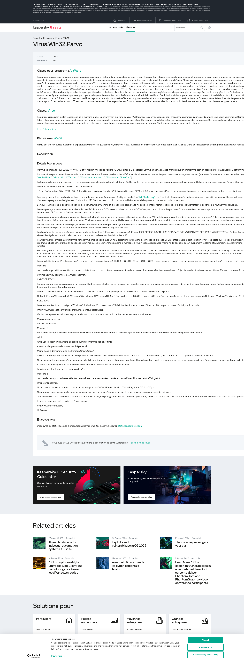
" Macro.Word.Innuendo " (92, 177)
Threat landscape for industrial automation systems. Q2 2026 (63, 545)
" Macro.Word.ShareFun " (118, 177)
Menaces (130, 27)
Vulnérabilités (116, 27)
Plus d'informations (46, 129)
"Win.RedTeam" (44, 177)
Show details (56, 656)
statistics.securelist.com (130, 425)
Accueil (36, 38)
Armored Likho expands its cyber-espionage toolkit (128, 566)
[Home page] (48, 27)
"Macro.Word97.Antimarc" (66, 177)
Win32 (66, 38)
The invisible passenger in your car (192, 543)
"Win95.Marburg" (147, 197)
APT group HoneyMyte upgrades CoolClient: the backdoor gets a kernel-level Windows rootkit (65, 567)
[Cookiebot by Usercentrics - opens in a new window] (34, 656)
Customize (204, 647)
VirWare (75, 70)
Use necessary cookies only (205, 655)
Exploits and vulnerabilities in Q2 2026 (129, 543)
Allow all (205, 640)
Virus (57, 38)
